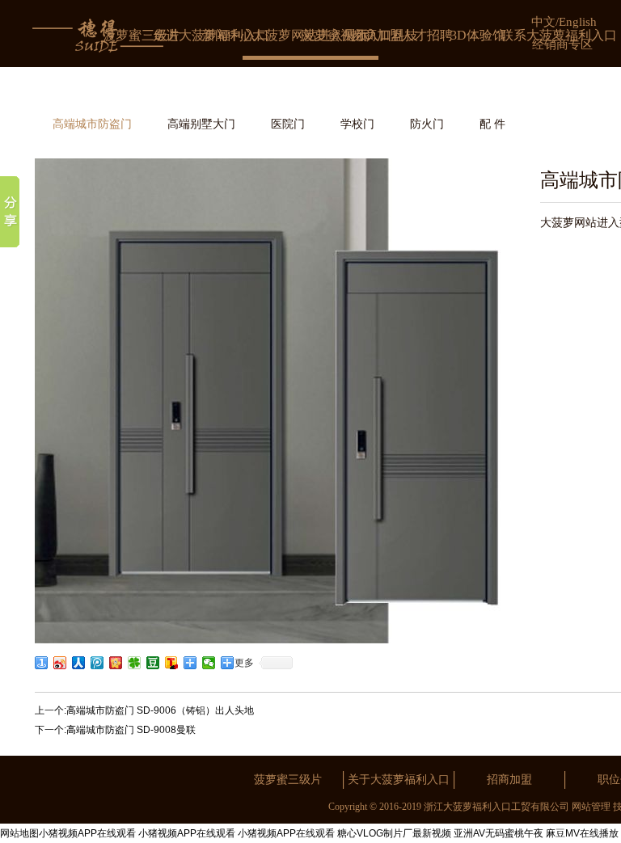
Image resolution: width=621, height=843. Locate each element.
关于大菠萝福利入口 (399, 779)
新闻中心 (228, 35)
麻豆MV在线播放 (582, 833)
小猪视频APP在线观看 (87, 833)
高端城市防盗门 (92, 124)
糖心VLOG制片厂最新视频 (394, 833)
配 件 (492, 124)
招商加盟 (377, 35)
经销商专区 (562, 44)
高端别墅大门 (201, 124)
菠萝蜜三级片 (288, 779)
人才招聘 (427, 35)
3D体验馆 (477, 35)
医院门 (288, 124)
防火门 (427, 124)
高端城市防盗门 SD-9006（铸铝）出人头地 (160, 710)
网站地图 (19, 833)
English (578, 21)
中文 (543, 21)
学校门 (357, 124)
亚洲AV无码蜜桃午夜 (498, 833)
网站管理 (591, 806)
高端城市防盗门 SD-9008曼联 (131, 730)
